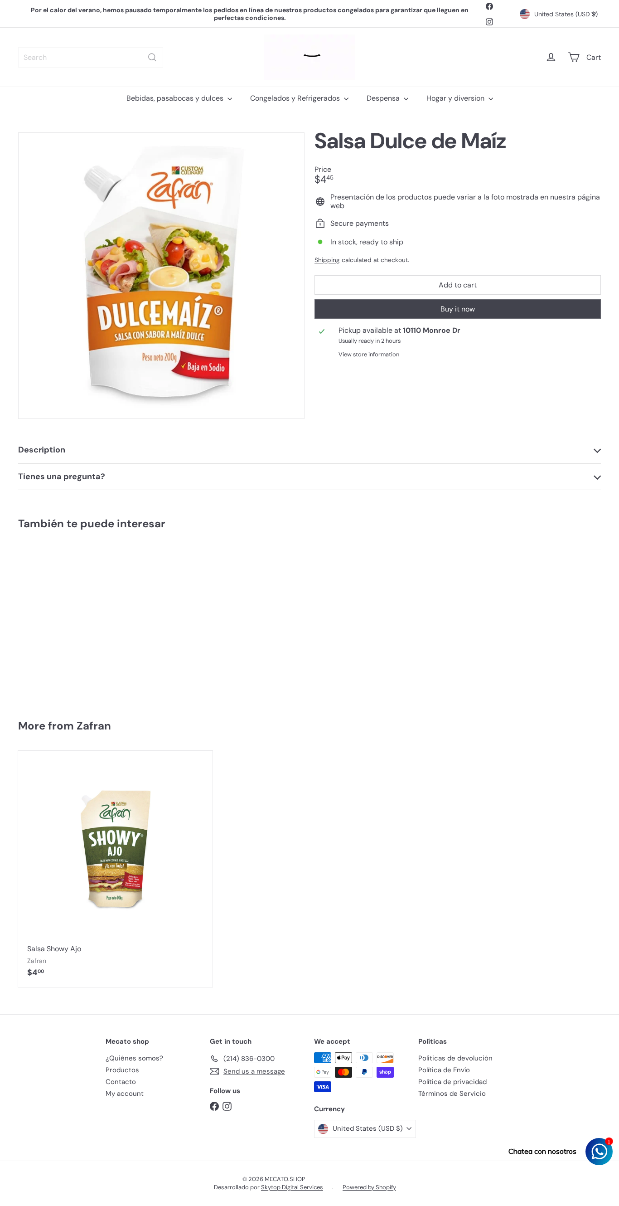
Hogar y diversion (456, 98)
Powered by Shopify (369, 1187)
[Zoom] (161, 275)
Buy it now (457, 309)
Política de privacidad (452, 1081)
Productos (122, 1070)
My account (125, 1093)
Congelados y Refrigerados (296, 98)
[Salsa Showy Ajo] (115, 869)
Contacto (121, 1081)
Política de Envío (444, 1070)
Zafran (94, 726)
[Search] (152, 57)
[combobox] (90, 57)
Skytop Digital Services (292, 1187)
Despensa (384, 98)
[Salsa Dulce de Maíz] (66, 620)
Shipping (327, 260)
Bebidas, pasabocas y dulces (175, 98)
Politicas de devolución (455, 1058)
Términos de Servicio (452, 1093)
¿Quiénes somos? (134, 1058)
